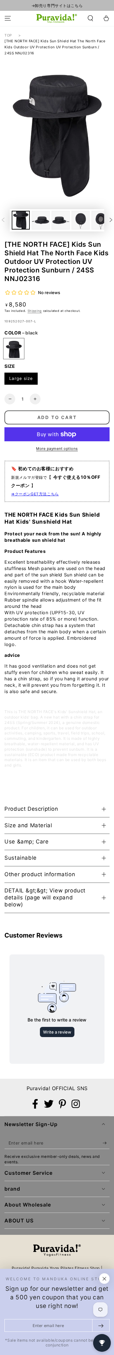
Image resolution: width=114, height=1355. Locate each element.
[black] (13, 348)
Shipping (35, 311)
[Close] (104, 1278)
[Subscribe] (106, 1143)
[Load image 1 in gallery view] (21, 220)
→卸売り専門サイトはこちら (57, 5)
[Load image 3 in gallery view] (41, 220)
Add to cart (57, 417)
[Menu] (8, 18)
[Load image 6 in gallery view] (101, 220)
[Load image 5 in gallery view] (81, 220)
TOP (8, 35)
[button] (90, 18)
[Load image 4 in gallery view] (61, 220)
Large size (21, 378)
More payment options (57, 448)
